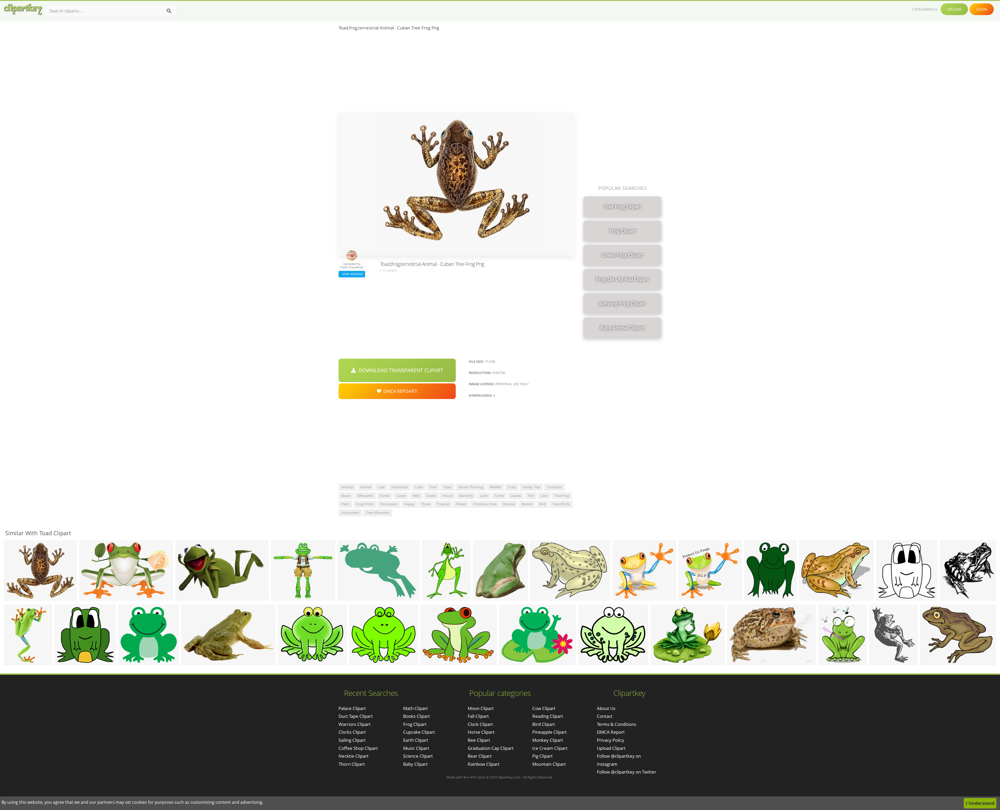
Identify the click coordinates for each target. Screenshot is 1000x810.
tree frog (561, 495)
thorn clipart (352, 764)
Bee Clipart (479, 740)
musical (509, 504)
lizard (401, 495)
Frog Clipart (415, 724)
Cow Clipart (543, 708)
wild (416, 495)
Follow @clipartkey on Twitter (626, 772)
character (554, 487)
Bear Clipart (480, 756)
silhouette (365, 495)
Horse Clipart (481, 732)
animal (365, 487)
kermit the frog (470, 487)
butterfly (466, 495)
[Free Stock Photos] (22, 9)
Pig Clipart (542, 756)
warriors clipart (355, 724)
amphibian (399, 487)
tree (433, 487)
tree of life (561, 504)
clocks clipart (352, 732)
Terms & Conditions (616, 724)
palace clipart (352, 708)
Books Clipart (416, 716)
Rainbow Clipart (483, 764)
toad (512, 487)
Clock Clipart (480, 724)
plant (345, 504)
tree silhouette (377, 512)
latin (484, 495)
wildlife (495, 487)
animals (347, 487)
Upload (954, 9)
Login (981, 9)
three (425, 504)
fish (531, 495)
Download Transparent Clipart (399, 370)
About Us (606, 708)
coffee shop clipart (358, 748)
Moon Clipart (481, 708)
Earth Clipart (415, 740)
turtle (499, 495)
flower (461, 504)
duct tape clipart (356, 716)
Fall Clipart (478, 716)
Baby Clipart (415, 764)
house (447, 495)
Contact (604, 716)
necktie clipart (353, 756)
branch (527, 504)
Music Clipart (416, 748)
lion (544, 495)
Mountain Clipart (549, 764)
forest (385, 495)
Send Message (352, 274)
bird (542, 504)
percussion (388, 504)
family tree (531, 487)
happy (409, 504)
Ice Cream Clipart (549, 748)
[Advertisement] (456, 73)
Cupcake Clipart (419, 732)
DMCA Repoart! (399, 391)
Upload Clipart (611, 748)
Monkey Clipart (547, 740)
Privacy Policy (610, 740)
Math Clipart (415, 708)
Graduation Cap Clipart (491, 748)
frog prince (365, 504)
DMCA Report (611, 732)
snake (431, 495)
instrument (350, 512)
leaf (381, 487)
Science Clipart (418, 756)
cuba (419, 487)
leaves (515, 495)
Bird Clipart (543, 724)
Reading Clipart (547, 716)
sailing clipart (352, 740)
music (346, 495)
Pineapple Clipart (549, 732)
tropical (443, 504)
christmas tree (484, 504)
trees (447, 487)
